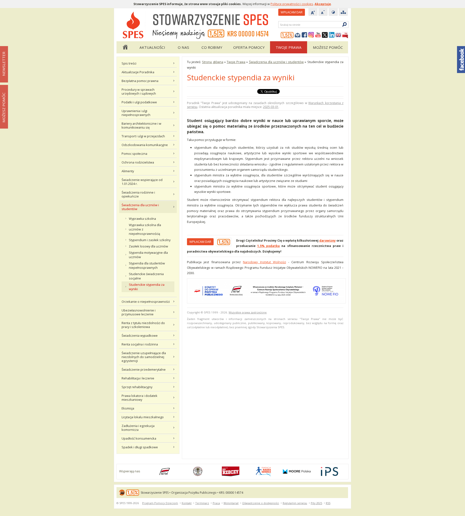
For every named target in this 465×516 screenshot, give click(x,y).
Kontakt (187, 503)
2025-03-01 (271, 107)
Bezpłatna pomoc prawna (140, 81)
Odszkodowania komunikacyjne (145, 145)
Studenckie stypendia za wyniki (146, 286)
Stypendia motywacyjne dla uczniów (148, 254)
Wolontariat (231, 503)
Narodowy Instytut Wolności (264, 262)
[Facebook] (304, 35)
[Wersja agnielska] (338, 35)
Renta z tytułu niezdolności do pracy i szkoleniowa (143, 325)
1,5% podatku (268, 246)
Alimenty (128, 171)
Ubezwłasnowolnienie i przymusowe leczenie (138, 312)
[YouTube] (318, 35)
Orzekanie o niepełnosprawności (146, 301)
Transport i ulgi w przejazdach (143, 136)
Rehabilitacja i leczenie (138, 378)
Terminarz (202, 503)
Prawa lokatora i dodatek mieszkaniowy (139, 397)
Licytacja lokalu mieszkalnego (143, 417)
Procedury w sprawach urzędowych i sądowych (139, 91)
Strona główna (124, 47)
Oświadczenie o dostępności (260, 503)
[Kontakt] (297, 35)
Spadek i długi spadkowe (140, 447)
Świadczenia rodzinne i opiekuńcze (138, 194)
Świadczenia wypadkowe (140, 335)
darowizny (327, 240)
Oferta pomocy (249, 47)
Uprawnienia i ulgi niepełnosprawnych (136, 113)
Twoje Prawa (289, 47)
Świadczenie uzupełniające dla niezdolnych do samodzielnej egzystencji (144, 357)
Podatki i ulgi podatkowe (139, 102)
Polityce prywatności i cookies (292, 4)
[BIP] (345, 35)
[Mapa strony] (343, 12)
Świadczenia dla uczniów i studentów (140, 207)
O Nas (183, 47)
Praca (216, 503)
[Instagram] (311, 35)
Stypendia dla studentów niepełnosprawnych (147, 265)
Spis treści (129, 63)
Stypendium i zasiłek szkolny (149, 240)
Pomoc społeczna (134, 153)
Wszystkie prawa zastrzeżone (248, 312)
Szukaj (280, 24)
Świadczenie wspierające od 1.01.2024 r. (142, 182)
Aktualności (152, 47)
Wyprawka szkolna (142, 218)
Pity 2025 (316, 503)
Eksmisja (128, 408)
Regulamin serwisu (295, 503)
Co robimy (212, 47)
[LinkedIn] (331, 35)
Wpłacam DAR (291, 12)
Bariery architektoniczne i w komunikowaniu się (141, 125)
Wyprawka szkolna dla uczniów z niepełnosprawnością (145, 229)
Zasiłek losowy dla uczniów (148, 246)
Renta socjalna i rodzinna (140, 344)
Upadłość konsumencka (139, 438)
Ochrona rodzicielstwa (138, 162)
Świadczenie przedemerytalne (144, 369)
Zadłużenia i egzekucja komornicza (138, 428)
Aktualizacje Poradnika (138, 72)
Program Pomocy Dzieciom (160, 503)
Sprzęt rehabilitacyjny (137, 387)
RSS (328, 503)
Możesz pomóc (328, 47)
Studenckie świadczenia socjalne (146, 276)
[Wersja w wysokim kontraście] (333, 12)
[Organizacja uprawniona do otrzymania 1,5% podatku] (287, 35)
